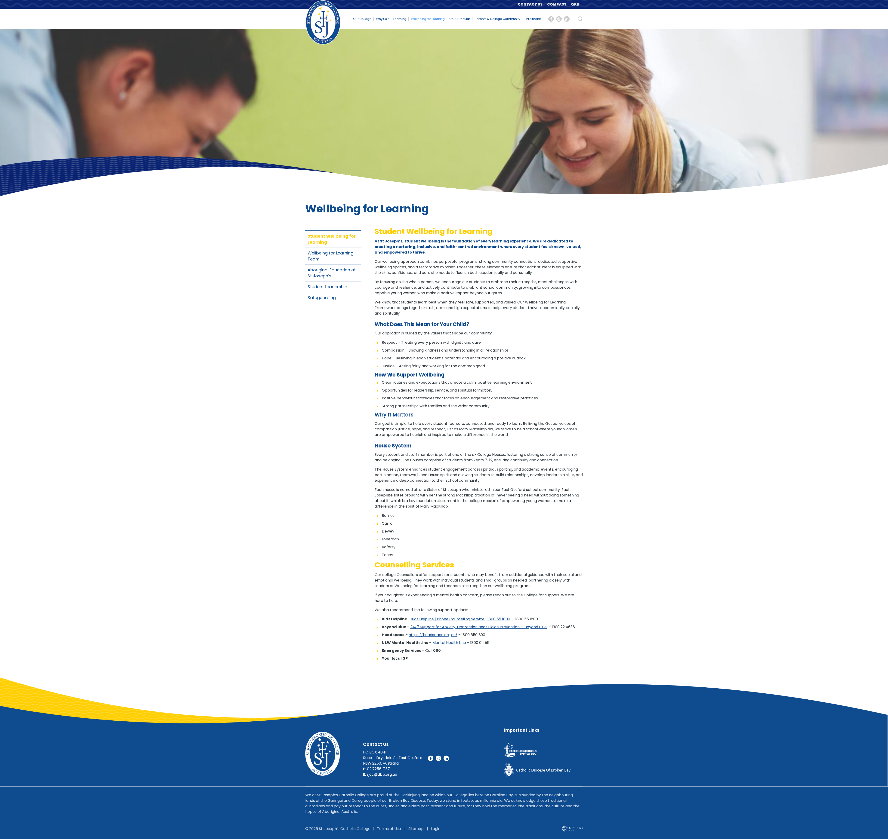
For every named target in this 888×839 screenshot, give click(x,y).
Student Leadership (327, 287)
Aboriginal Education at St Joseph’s (332, 273)
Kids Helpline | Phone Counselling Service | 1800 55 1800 (460, 619)
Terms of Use (389, 828)
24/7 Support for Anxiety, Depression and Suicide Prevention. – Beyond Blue (478, 627)
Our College (362, 19)
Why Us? (382, 19)
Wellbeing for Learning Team (330, 256)
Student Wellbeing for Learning (332, 239)
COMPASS (556, 4)
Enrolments (533, 19)
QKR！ (577, 4)
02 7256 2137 (378, 769)
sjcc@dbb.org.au (382, 774)
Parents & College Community (497, 19)
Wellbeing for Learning (428, 19)
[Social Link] (551, 19)
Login (435, 828)
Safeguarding (322, 297)
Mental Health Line (449, 642)
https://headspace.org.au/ (433, 634)
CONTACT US (530, 4)
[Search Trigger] (580, 18)
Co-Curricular (459, 19)
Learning (399, 19)
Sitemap (416, 828)
